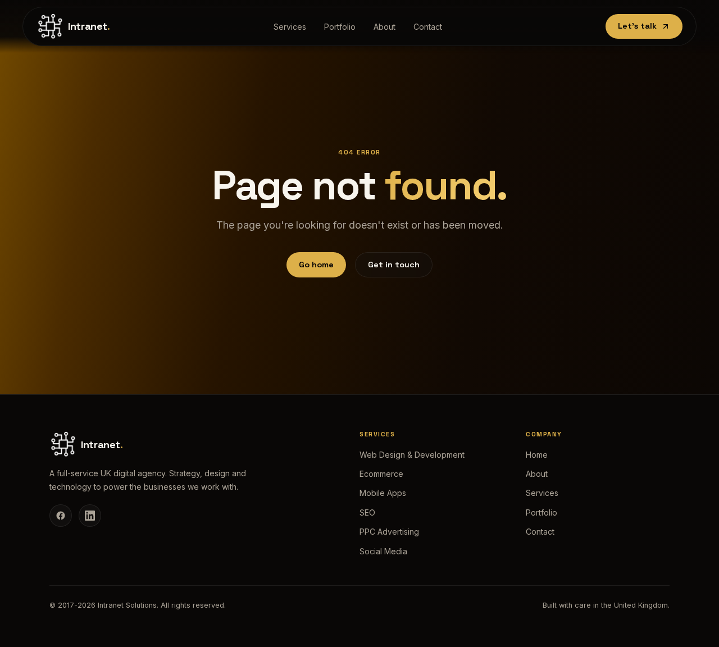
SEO (367, 512)
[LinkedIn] (90, 515)
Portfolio (340, 26)
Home (537, 454)
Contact (427, 26)
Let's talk (637, 26)
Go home (316, 264)
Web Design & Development (412, 454)
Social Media (383, 551)
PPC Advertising (389, 531)
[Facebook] (60, 515)
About (384, 26)
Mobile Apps (383, 493)
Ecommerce (381, 474)
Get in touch (394, 264)
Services (290, 26)
